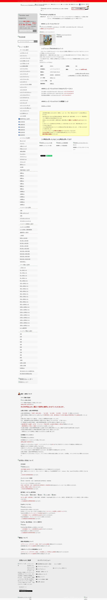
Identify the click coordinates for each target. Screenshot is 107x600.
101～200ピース (24, 283)
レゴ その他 (23, 116)
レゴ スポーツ (23, 81)
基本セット (22, 164)
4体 (21, 344)
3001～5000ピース (25, 325)
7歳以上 (22, 183)
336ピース (52, 77)
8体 (21, 355)
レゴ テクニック (50, 93)
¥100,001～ (23, 261)
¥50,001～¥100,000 (25, 259)
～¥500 (22, 235)
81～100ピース (24, 280)
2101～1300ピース (25, 312)
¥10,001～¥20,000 (25, 251)
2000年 (52, 74)
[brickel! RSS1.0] (87, 4)
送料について (47, 4)
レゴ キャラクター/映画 (26, 84)
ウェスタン (22, 154)
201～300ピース (24, 286)
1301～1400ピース (25, 315)
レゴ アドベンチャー (25, 71)
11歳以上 (22, 194)
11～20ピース (23, 270)
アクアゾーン (23, 156)
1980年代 (22, 124)
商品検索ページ (59, 18)
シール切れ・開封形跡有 (26, 229)
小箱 (21, 210)
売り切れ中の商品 (45, 95)
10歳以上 (22, 191)
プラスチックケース (25, 218)
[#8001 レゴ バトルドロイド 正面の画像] (48, 44)
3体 (21, 341)
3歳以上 (22, 173)
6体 (21, 349)
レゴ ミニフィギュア (25, 105)
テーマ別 (62, 26)
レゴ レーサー (23, 87)
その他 (21, 167)
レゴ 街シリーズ (24, 53)
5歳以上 (22, 178)
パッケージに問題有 (25, 226)
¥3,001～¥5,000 (24, 246)
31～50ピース (23, 275)
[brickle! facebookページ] (80, 4)
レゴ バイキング (24, 73)
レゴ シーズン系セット (25, 108)
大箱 (21, 215)
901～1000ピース (24, 304)
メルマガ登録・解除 (66, 4)
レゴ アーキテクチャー (25, 92)
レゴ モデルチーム (24, 97)
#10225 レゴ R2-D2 (46, 106)
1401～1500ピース (25, 317)
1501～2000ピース (25, 320)
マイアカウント (39, 4)
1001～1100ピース (24, 307)
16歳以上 (22, 202)
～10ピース (23, 267)
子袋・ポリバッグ (24, 213)
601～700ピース (24, 296)
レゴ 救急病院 (61, 145)
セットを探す (57, 564)
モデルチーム (23, 159)
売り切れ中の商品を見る (26, 373)
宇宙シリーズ (23, 148)
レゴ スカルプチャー (25, 95)
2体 (21, 339)
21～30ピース (23, 272)
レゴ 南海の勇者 (24, 66)
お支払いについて (56, 4)
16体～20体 (23, 365)
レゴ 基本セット (24, 113)
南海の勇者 (22, 151)
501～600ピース (24, 293)
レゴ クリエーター (24, 79)
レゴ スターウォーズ (71, 26)
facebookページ (69, 18)
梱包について (41, 576)
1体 (21, 336)
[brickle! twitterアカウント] (83, 4)
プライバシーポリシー (43, 566)
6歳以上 (22, 181)
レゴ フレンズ (23, 102)
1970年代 (22, 121)
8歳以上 (22, 186)
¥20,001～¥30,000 (25, 253)
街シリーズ (22, 140)
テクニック (80, 26)
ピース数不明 (23, 328)
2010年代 (22, 132)
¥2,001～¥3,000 (24, 243)
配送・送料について (43, 571)
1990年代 (22, 127)
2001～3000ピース (25, 322)
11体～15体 (23, 362)
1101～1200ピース (24, 309)
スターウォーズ (59, 93)
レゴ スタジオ (23, 89)
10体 (21, 360)
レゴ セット (56, 26)
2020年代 (22, 135)
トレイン (22, 143)
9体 (21, 357)
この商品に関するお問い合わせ (82, 73)
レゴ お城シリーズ (24, 60)
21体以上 (22, 368)
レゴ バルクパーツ (24, 110)
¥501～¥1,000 (23, 238)
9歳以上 (52, 83)
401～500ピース (24, 291)
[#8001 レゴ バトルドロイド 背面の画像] (64, 36)
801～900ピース (24, 301)
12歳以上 (22, 196)
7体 (21, 352)
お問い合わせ (75, 4)
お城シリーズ (23, 146)
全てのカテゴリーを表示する (27, 371)
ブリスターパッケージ (25, 221)
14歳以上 (22, 199)
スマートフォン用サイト (60, 568)
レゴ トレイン (23, 55)
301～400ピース (24, 288)
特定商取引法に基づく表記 (44, 563)
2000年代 (57, 74)
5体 (21, 347)
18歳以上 (22, 204)
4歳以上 (22, 175)
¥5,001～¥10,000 (24, 248)
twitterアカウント (23, 589)
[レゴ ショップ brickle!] (32, 5)
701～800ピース (24, 299)
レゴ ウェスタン (24, 68)
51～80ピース (23, 278)
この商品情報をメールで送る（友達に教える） (78, 75)
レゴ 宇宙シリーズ (24, 63)
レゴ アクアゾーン (24, 76)
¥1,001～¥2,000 (24, 240)
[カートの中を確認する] (80, 8)
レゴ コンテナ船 (45, 145)
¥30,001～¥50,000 (25, 256)
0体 (51, 80)
